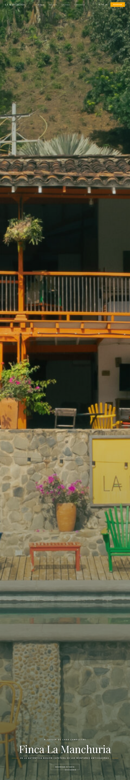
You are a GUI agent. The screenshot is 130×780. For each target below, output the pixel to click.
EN (103, 4)
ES (99, 4)
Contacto (79, 5)
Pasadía (53, 5)
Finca (41, 5)
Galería (66, 5)
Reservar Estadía (65, 767)
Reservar (117, 4)
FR (106, 4)
